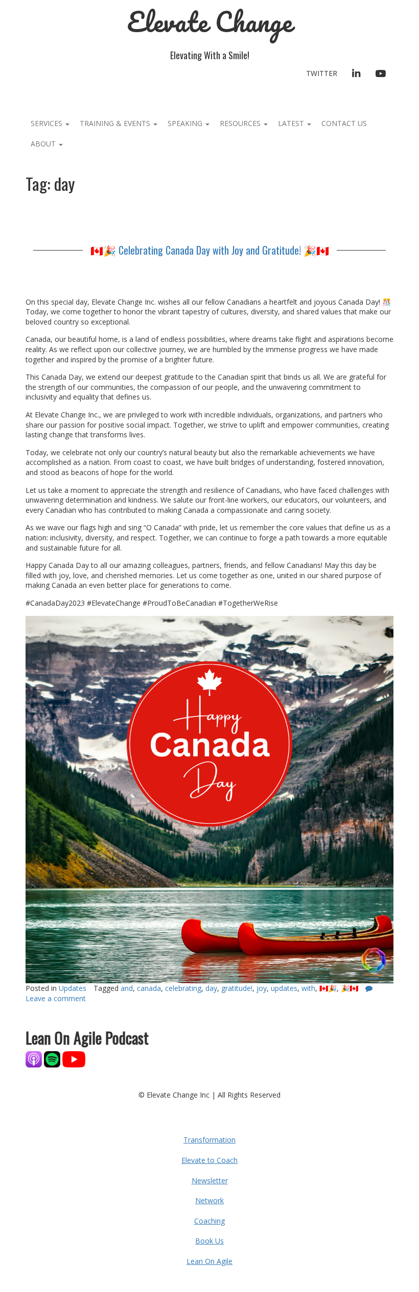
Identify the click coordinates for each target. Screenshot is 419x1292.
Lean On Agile (209, 1261)
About (44, 143)
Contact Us (344, 123)
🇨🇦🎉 (328, 988)
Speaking (186, 123)
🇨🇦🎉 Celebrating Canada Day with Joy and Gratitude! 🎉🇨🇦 (209, 250)
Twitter (321, 73)
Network (209, 1200)
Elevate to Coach (209, 1160)
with (308, 988)
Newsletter (210, 1180)
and (127, 988)
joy (262, 988)
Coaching (209, 1221)
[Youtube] (73, 1058)
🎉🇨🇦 (349, 988)
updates (284, 988)
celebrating (183, 988)
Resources (241, 123)
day (211, 988)
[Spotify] (52, 1058)
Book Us (209, 1241)
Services (47, 123)
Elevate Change (209, 21)
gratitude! (236, 988)
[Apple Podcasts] (35, 1058)
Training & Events (116, 123)
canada (149, 988)
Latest (292, 123)
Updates (72, 988)
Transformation (209, 1140)
